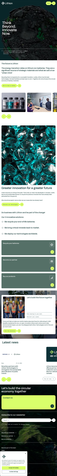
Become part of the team (8, 448)
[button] (54, 420)
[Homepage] (6, 3)
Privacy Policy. (25, 424)
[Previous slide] (3, 116)
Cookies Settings (13, 471)
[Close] (25, 453)
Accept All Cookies (14, 468)
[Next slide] (9, 116)
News (3, 450)
